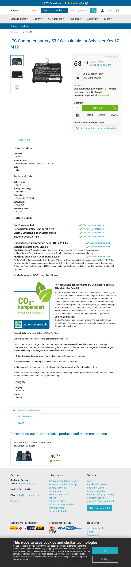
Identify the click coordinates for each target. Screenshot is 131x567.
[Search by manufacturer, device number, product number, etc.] (93, 10)
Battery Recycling (57, 487)
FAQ (89, 481)
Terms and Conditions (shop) (63, 484)
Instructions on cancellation (62, 504)
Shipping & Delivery (58, 501)
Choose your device (20, 26)
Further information (21, 559)
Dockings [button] (92, 18)
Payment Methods (58, 511)
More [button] (107, 18)
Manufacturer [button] (18, 18)
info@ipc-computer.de (28, 495)
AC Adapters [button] (55, 18)
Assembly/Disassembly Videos (102, 501)
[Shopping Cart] (117, 10)
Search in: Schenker (52, 10)
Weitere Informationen (93, 225)
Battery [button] (37, 18)
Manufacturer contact (60, 494)
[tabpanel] (47, 70)
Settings (105, 559)
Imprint (52, 497)
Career (90, 531)
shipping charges (102, 65)
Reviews (21, 423)
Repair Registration (96, 491)
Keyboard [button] (74, 18)
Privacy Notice (56, 491)
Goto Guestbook (95, 528)
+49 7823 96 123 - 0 (28, 483)
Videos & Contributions (28, 410)
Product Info (23, 139)
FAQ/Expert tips (25, 416)
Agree (105, 550)
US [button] (109, 10)
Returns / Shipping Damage (100, 494)
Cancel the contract (96, 497)
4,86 (63, 3)
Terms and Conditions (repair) (63, 481)
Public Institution (95, 487)
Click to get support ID (100, 508)
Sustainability (93, 535)
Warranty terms (56, 508)
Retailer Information (97, 484)
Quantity (78, 102)
